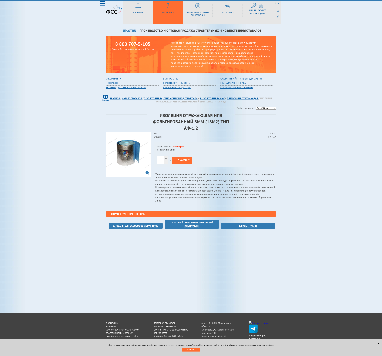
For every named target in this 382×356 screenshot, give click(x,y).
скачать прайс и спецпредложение (171, 330)
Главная (115, 98)
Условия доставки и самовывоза (126, 87)
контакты (111, 326)
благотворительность (176, 82)
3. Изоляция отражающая (242, 98)
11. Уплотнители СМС (212, 98)
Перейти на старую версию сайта (122, 336)
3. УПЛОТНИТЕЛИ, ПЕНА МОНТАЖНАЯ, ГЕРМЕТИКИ (171, 98)
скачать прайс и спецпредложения (241, 78)
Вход (252, 13)
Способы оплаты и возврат (236, 87)
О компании (113, 78)
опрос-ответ (172, 78)
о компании (112, 323)
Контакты (112, 82)
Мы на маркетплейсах (233, 82)
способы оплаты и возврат (119, 333)
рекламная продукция (177, 87)
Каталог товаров (132, 98)
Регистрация (260, 13)
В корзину (184, 160)
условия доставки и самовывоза (122, 330)
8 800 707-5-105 (132, 44)
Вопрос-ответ (160, 333)
